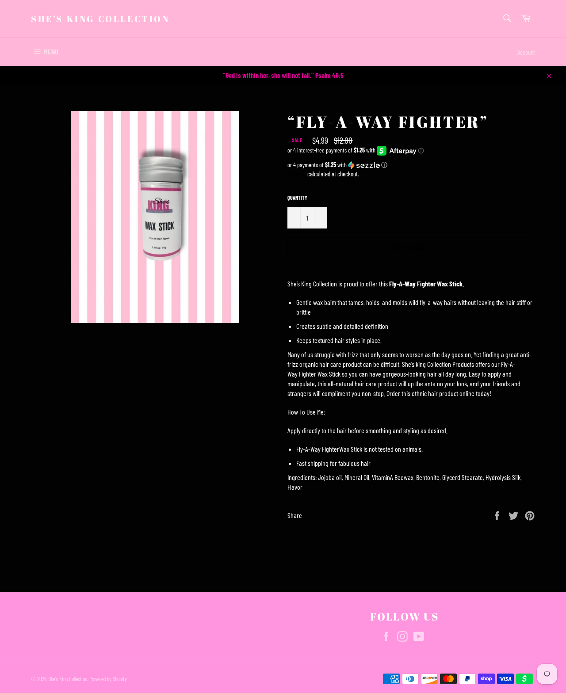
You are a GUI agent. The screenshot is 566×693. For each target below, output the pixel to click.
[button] (411, 165)
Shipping (296, 174)
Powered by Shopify (108, 678)
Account (526, 52)
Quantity (297, 197)
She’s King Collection (100, 19)
